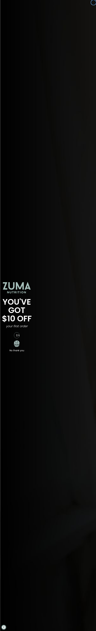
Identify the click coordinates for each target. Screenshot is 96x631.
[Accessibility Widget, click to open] (3, 627)
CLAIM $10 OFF (17, 343)
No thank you (17, 350)
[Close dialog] (93, 2)
